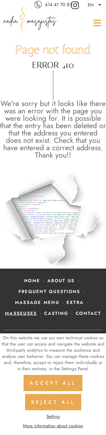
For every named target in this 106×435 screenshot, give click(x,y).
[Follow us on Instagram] (75, 4)
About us (60, 280)
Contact (88, 313)
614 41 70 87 (58, 4)
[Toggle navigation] (95, 23)
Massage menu (37, 302)
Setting (53, 416)
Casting (56, 313)
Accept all (53, 383)
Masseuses (21, 313)
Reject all (53, 402)
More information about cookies (53, 426)
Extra (75, 302)
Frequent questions (49, 291)
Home (32, 280)
